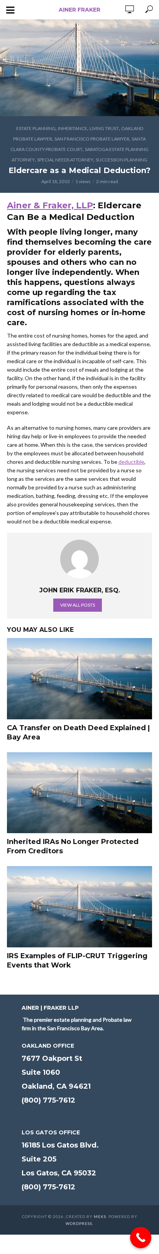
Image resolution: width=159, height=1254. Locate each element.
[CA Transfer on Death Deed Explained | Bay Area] (79, 678)
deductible (131, 461)
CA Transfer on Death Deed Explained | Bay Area (78, 732)
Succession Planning (121, 160)
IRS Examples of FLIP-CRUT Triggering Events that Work (77, 960)
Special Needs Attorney (65, 160)
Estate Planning (36, 128)
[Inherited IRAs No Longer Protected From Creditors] (79, 793)
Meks (100, 1216)
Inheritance (72, 128)
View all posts (77, 605)
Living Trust (104, 128)
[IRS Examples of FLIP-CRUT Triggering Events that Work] (79, 906)
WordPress (79, 1223)
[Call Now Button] (140, 1237)
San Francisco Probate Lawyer (91, 139)
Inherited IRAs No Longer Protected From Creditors (73, 846)
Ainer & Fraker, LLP (50, 205)
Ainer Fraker (79, 9)
